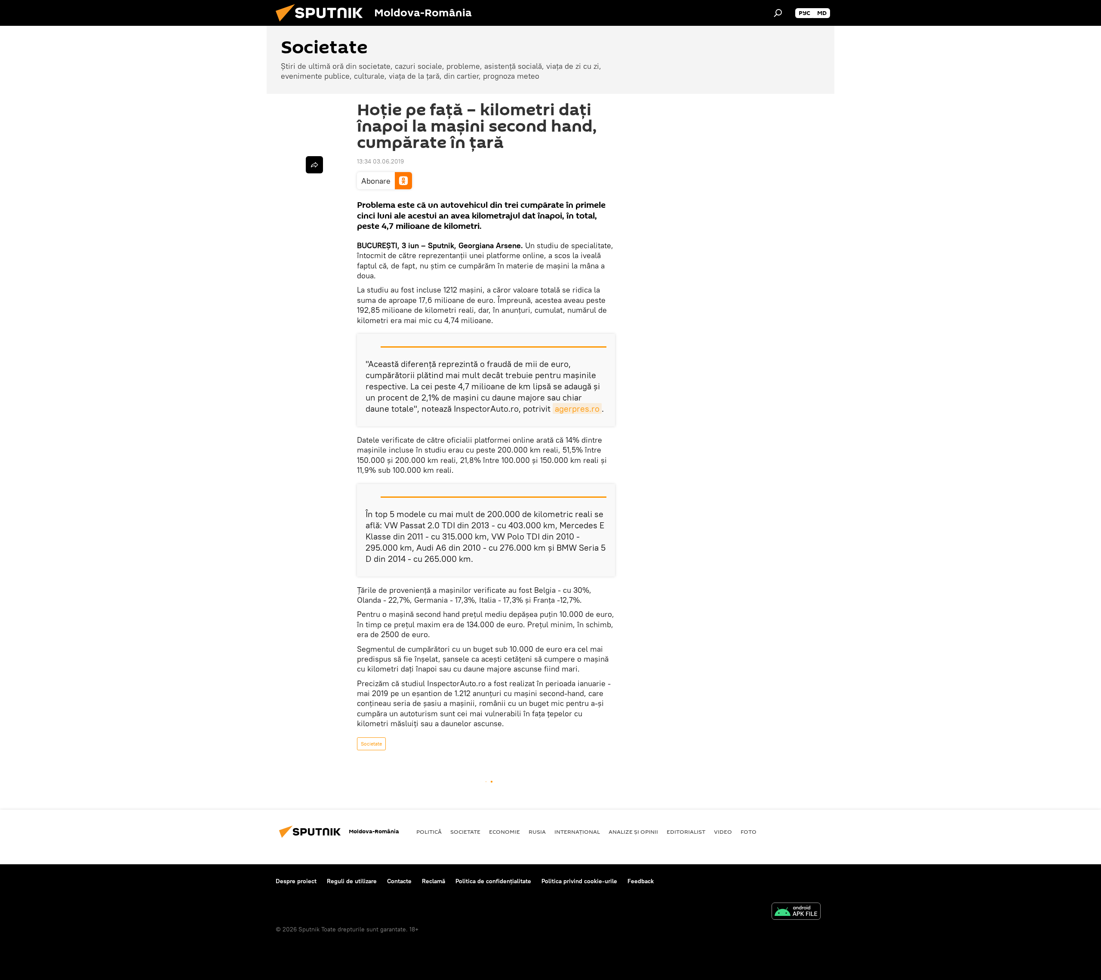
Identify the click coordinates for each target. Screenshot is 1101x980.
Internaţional (577, 831)
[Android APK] (796, 912)
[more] (314, 164)
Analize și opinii (633, 831)
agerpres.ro (577, 408)
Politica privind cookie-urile (579, 881)
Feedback (640, 881)
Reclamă (433, 881)
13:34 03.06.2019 (380, 161)
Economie (504, 831)
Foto (749, 831)
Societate (371, 743)
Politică (429, 831)
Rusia (537, 831)
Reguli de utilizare (352, 881)
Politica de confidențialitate (493, 881)
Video (723, 831)
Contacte (399, 881)
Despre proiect (296, 881)
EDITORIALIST (686, 831)
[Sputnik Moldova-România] (322, 24)
